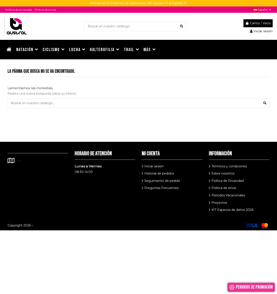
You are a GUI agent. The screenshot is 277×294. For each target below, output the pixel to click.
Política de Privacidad (227, 181)
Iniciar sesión (154, 166)
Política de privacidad (18, 9)
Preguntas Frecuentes (161, 188)
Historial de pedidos (159, 173)
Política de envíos (45, 9)
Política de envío (223, 188)
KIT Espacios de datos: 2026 (232, 210)
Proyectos (219, 203)
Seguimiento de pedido (162, 181)
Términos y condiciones (229, 166)
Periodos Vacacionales (228, 195)
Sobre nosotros (222, 173)
